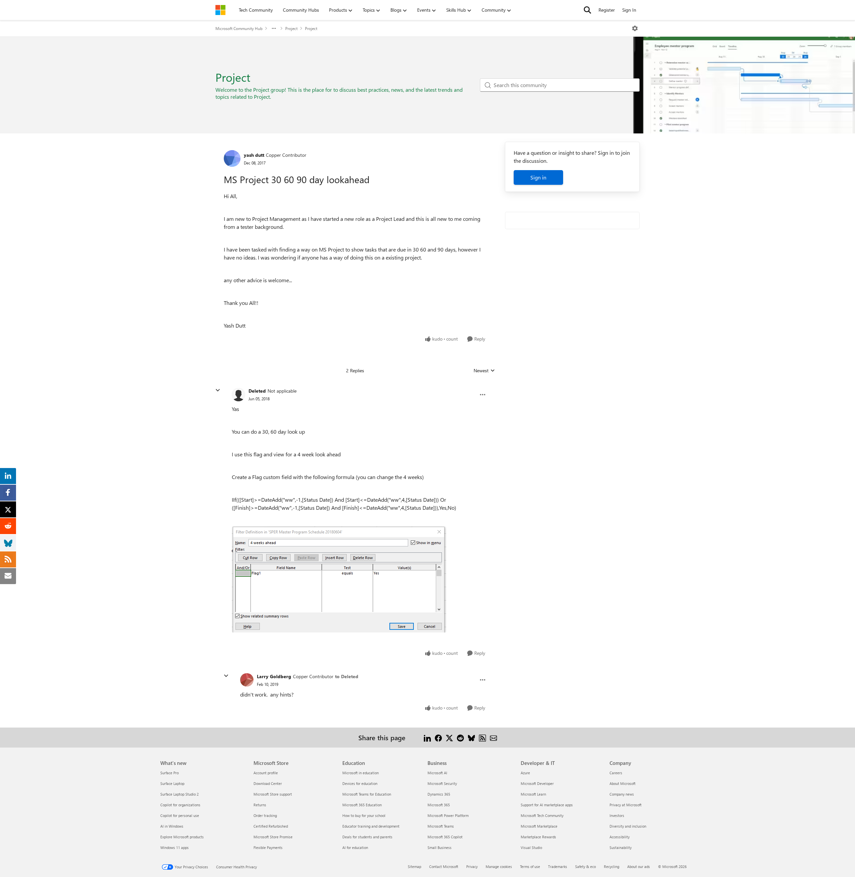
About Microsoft (623, 783)
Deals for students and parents (367, 836)
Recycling (611, 866)
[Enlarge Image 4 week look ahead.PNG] (339, 579)
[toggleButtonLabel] (635, 28)
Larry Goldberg (274, 676)
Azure (525, 772)
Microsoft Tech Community (542, 815)
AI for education (355, 847)
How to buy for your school (363, 815)
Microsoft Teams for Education (366, 794)
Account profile (265, 772)
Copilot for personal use (179, 815)
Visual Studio (531, 847)
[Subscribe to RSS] (482, 737)
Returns (259, 804)
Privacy (472, 866)
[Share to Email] (493, 737)
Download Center (267, 783)
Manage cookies (499, 866)
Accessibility (620, 836)
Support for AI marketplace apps (547, 804)
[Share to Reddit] (460, 737)
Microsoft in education (360, 772)
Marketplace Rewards (538, 836)
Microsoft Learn (533, 794)
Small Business (440, 847)
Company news (622, 794)
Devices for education (359, 783)
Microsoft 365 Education (362, 804)
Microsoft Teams (441, 826)
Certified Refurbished (270, 826)
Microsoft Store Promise (273, 836)
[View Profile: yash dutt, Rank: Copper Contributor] (232, 158)
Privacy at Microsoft (626, 804)
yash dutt (254, 155)
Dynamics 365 (439, 794)
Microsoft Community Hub (239, 28)
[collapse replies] (218, 390)
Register (606, 10)
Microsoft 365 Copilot (445, 836)
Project (291, 28)
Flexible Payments (268, 847)
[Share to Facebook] (438, 737)
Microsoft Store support (272, 794)
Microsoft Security (442, 783)
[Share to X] (449, 737)
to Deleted (346, 676)
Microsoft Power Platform (448, 815)
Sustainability (621, 847)
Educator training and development (370, 826)
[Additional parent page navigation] (274, 28)
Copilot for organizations (180, 804)
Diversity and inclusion (628, 826)
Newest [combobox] (484, 370)
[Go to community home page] (220, 10)
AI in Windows (171, 826)
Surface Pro (169, 772)
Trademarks (557, 866)
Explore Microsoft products (182, 836)
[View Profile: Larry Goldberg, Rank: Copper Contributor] (246, 680)
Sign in (538, 177)
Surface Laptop (172, 783)
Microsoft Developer (537, 783)
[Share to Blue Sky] (471, 737)
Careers (616, 772)
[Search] (587, 10)
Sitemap (414, 866)
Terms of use (530, 866)
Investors (617, 815)
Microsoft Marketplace (539, 826)
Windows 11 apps (174, 847)
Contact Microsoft (443, 866)
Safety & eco (585, 866)
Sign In (629, 10)
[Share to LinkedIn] (427, 737)
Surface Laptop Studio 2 (179, 794)
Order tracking (265, 815)
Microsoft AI (437, 772)
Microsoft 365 (439, 804)
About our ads (638, 866)
